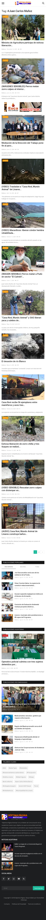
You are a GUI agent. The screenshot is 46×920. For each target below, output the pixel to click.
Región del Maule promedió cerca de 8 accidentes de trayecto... (28, 727)
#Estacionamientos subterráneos (13, 772)
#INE (4, 768)
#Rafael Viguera (21, 777)
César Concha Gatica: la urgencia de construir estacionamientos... (27, 584)
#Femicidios (23, 768)
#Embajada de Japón (9, 786)
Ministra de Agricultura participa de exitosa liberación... (23, 44)
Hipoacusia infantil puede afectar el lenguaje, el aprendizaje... (27, 738)
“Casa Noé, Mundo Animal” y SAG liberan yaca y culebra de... (21, 319)
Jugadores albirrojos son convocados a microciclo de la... (21, 663)
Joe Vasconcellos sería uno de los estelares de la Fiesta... (27, 574)
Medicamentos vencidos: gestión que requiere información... (28, 717)
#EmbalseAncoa (8, 790)
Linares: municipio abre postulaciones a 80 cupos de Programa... (29, 616)
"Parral (36, 786)
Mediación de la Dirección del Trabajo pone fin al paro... (22, 144)
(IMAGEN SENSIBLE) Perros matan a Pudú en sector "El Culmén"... (22, 275)
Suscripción (38, 888)
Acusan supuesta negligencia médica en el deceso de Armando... (29, 595)
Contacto (7, 904)
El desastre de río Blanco (14, 361)
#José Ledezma (7, 781)
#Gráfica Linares (8, 777)
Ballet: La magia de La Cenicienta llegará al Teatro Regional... (28, 845)
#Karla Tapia (13, 768)
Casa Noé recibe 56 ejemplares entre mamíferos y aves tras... (19, 403)
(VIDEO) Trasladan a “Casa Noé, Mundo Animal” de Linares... (21, 188)
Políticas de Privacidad (19, 904)
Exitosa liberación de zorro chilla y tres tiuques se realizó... (20, 445)
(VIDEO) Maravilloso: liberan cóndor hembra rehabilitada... (23, 231)
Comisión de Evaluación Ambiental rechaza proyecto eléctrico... (27, 606)
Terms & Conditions (34, 904)
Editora (4, 49)
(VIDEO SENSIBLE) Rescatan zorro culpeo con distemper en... (22, 489)
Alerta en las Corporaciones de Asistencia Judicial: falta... (29, 749)
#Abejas (31, 777)
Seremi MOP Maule (25, 786)
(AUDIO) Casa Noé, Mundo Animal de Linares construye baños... (19, 532)
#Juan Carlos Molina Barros (23, 781)
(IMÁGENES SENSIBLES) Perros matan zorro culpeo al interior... (20, 87)
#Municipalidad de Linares (24, 790)
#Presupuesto (31, 772)
